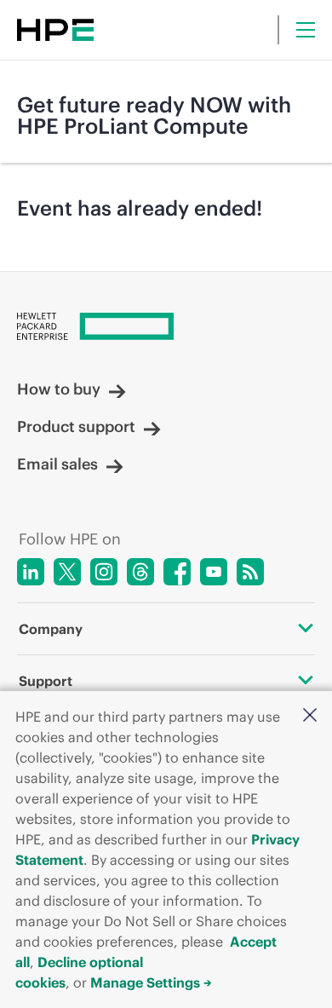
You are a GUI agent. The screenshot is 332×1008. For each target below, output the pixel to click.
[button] (310, 715)
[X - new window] (67, 571)
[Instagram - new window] (103, 571)
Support (45, 680)
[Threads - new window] (140, 571)
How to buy (58, 389)
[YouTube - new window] (213, 571)
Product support (76, 426)
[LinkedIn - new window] (30, 571)
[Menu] (305, 30)
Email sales (57, 464)
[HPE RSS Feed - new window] (250, 571)
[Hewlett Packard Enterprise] (55, 30)
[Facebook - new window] (177, 571)
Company (51, 628)
